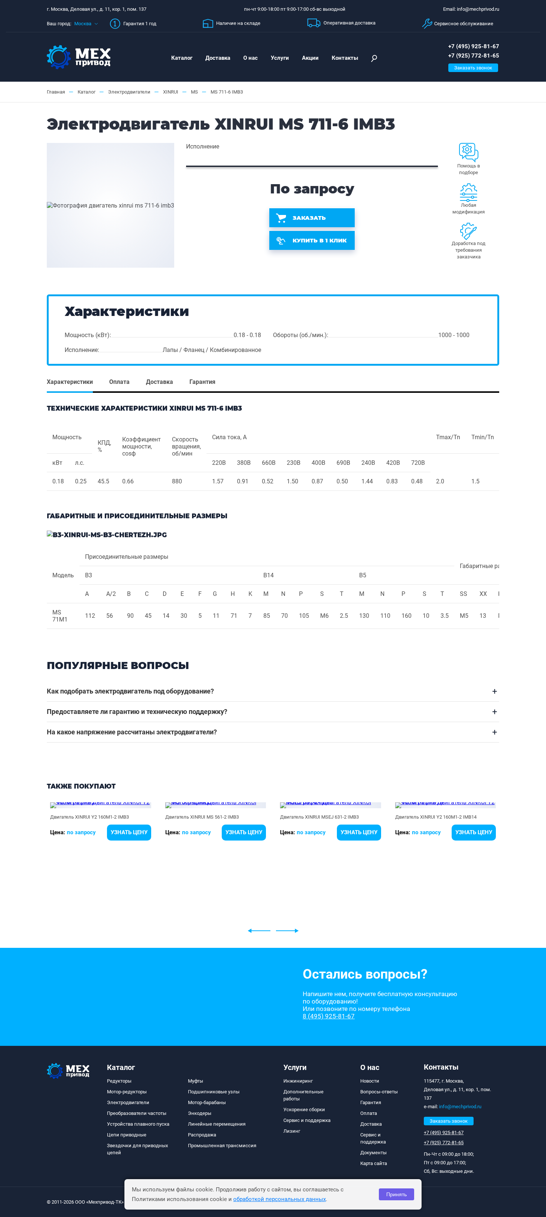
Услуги (280, 58)
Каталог (181, 58)
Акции (310, 58)
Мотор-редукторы (127, 1091)
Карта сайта (373, 1163)
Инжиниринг (298, 1081)
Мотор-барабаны (207, 1102)
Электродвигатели (128, 1102)
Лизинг (291, 1131)
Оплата (368, 1113)
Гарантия (370, 1102)
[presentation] (259, 931)
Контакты (345, 58)
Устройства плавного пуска (138, 1124)
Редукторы (119, 1081)
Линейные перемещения (217, 1124)
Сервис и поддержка (307, 1120)
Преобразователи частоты (136, 1113)
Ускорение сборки (304, 1109)
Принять (396, 1194)
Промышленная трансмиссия (222, 1145)
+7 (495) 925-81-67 (473, 46)
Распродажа (202, 1135)
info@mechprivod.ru (460, 1106)
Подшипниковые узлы (214, 1091)
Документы (373, 1152)
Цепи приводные (126, 1135)
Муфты (195, 1081)
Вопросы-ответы (379, 1091)
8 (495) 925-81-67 (329, 1016)
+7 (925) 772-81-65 (473, 55)
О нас (250, 58)
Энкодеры (199, 1113)
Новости (369, 1081)
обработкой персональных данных (279, 1199)
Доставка (217, 58)
